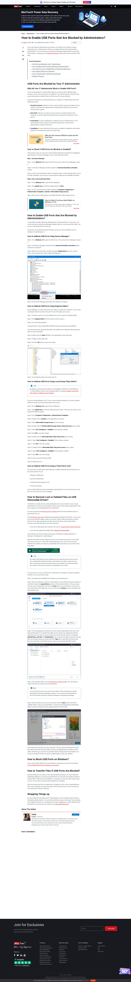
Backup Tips (61, 949)
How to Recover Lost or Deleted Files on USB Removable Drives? (51, 69)
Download (80, 6)
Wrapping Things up (38, 76)
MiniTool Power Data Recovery (46, 947)
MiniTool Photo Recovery (45, 962)
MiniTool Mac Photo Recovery (46, 964)
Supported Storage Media (61, 530)
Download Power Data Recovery (65, 19)
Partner (53, 6)
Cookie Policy (85, 980)
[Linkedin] (21, 955)
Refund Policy (100, 951)
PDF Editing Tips (62, 953)
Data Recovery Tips (63, 947)
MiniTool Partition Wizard (45, 946)
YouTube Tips (62, 957)
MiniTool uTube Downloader (45, 957)
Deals (46, 6)
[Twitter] (32, 42)
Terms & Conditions (67, 974)
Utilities (28, 6)
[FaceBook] (14, 955)
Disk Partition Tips (63, 946)
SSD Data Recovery (82, 947)
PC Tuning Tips (62, 951)
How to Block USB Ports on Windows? (43, 71)
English (74, 42)
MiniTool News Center (82, 949)
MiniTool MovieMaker (44, 955)
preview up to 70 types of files (58, 682)
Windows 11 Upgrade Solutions (84, 946)
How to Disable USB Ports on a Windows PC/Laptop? (43, 765)
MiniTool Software (52, 53)
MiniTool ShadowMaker (44, 949)
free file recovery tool (36, 517)
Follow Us (76, 814)
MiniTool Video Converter (45, 958)
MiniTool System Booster (45, 951)
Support (61, 6)
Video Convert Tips (63, 958)
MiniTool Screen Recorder (45, 960)
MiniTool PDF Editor (44, 953)
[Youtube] (25, 955)
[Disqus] (51, 852)
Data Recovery (30, 33)
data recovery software (50, 511)
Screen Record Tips (63, 960)
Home (23, 33)
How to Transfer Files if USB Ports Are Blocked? (46, 74)
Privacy (61, 974)
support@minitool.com (62, 804)
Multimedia (37, 6)
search (111, 6)
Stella (25, 42)
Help (99, 949)
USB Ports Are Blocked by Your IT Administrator (46, 64)
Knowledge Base (62, 962)
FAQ (98, 947)
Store (71, 6)
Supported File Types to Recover (70, 527)
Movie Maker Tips (62, 955)
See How (87, 2)
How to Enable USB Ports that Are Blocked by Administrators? (50, 66)
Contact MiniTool (101, 946)
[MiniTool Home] (18, 6)
